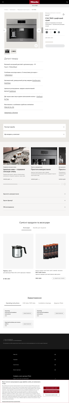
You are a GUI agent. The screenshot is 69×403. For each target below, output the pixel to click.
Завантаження (27, 313)
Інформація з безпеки (11, 112)
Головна (6, 9)
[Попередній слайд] (4, 30)
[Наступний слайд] (39, 30)
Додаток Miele (58, 303)
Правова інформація (6, 401)
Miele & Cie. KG (9, 107)
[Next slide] (65, 184)
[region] (23, 30)
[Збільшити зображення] (36, 45)
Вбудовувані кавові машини (24, 9)
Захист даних (14, 401)
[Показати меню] (3, 2)
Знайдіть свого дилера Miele (22, 376)
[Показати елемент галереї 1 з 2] (7, 51)
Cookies (18, 401)
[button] (46, 32)
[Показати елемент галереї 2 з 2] (13, 51)
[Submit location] (55, 378)
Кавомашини (12, 9)
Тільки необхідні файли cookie (51, 391)
